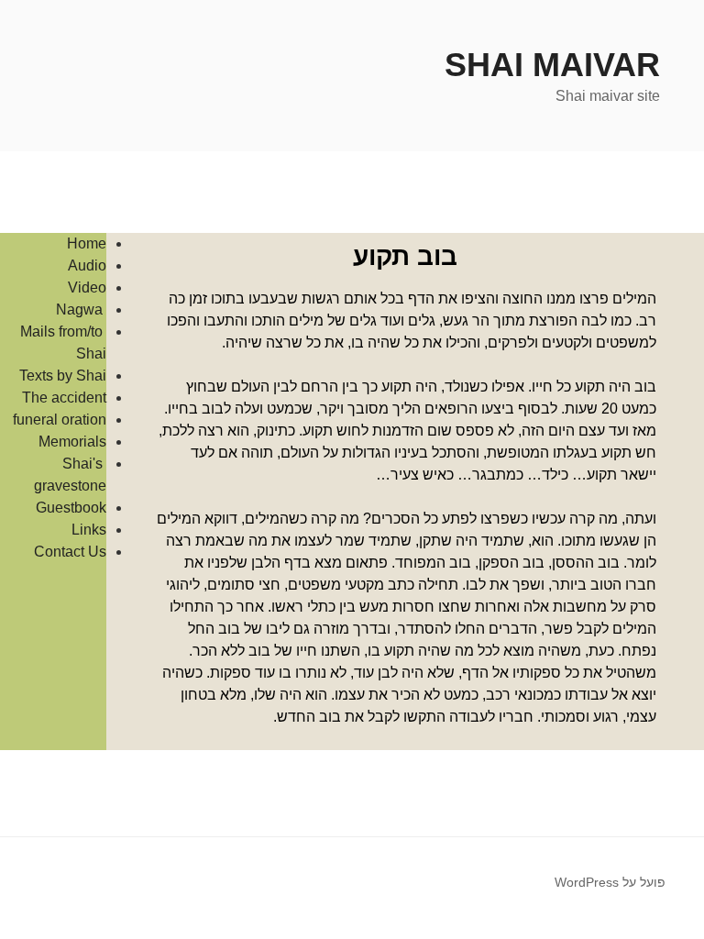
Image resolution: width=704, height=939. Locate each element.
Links (89, 529)
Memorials (72, 441)
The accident (64, 397)
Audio (87, 265)
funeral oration (59, 419)
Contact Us (70, 551)
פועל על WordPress (610, 882)
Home (86, 243)
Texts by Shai (62, 375)
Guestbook (71, 507)
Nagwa (81, 309)
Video (87, 287)
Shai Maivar (552, 64)
